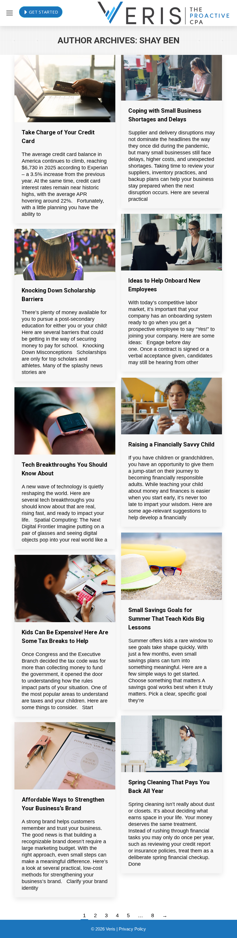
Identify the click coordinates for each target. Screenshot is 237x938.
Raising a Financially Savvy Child (171, 444)
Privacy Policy (132, 928)
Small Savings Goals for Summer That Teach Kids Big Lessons (166, 619)
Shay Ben (159, 40)
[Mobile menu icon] (9, 13)
